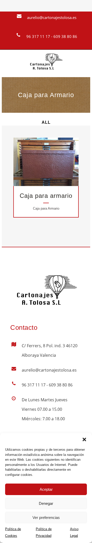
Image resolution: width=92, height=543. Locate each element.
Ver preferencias (46, 517)
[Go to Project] (52, 163)
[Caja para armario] (39, 163)
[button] (84, 439)
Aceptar (46, 489)
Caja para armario (46, 195)
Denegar (46, 503)
